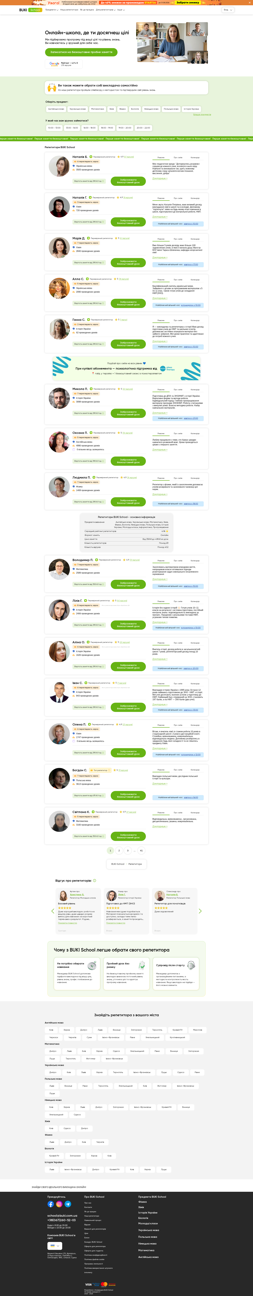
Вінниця (116, 1030)
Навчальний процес (92, 1220)
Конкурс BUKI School (93, 1242)
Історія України (191, 109)
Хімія (112, 109)
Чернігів (72, 1038)
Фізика (122, 109)
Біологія (135, 109)
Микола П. (80, 389)
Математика (97, 109)
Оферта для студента (93, 1251)
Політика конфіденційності (95, 1255)
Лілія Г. (77, 601)
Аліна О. (78, 642)
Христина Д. (77, 895)
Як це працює (87, 10)
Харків (67, 1030)
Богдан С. (79, 770)
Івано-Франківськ (111, 1038)
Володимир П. (82, 560)
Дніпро (83, 1030)
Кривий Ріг (178, 1030)
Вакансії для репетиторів (95, 1229)
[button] (249, 2)
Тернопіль (157, 1030)
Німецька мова (151, 109)
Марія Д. (78, 238)
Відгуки (87, 1225)
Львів (100, 1030)
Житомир (90, 1059)
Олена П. (79, 725)
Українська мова (78, 109)
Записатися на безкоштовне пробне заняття (81, 52)
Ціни (86, 1233)
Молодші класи (212, 109)
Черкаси (53, 1038)
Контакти (88, 1207)
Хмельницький (152, 1038)
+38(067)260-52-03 (61, 1220)
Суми (89, 1038)
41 (141, 850)
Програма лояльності (93, 1264)
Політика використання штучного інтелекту (98, 1270)
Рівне (132, 1038)
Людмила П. (81, 478)
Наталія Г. (79, 198)
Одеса (116, 1051)
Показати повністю (67, 923)
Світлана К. (81, 812)
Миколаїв (197, 1030)
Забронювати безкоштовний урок (128, 181)
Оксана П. (80, 433)
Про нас (87, 1203)
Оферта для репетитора (95, 1246)
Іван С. (77, 683)
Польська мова (171, 109)
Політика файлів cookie (94, 1259)
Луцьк (52, 1059)
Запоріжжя (136, 1030)
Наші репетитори (69, 10)
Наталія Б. (80, 157)
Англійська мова (56, 109)
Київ (51, 1030)
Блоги (86, 1238)
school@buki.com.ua (62, 1215)
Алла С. (78, 279)
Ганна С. (78, 320)
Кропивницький (177, 1038)
